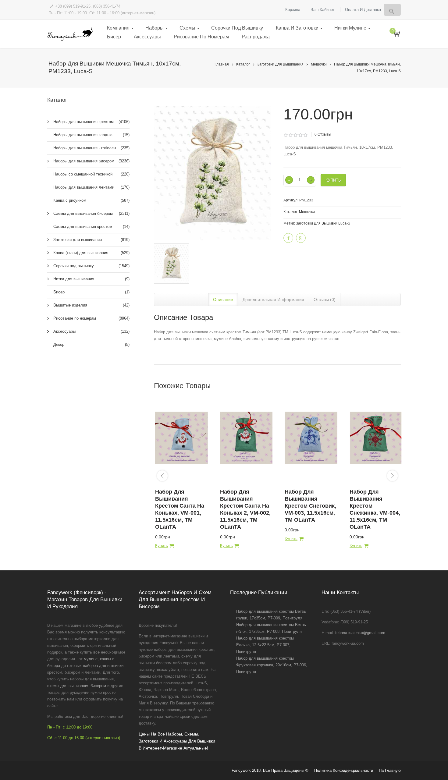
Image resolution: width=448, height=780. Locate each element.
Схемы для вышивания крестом (91, 226)
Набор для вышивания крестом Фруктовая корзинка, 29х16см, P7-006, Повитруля (271, 665)
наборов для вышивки (103, 665)
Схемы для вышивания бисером (91, 213)
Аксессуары (147, 36)
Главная (222, 64)
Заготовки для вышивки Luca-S (323, 223)
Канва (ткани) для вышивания (91, 252)
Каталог (243, 64)
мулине (91, 659)
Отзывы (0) (325, 299)
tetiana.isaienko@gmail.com (360, 632)
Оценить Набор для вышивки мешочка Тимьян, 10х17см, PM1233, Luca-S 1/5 (285, 135)
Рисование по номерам (201, 36)
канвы (105, 659)
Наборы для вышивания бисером (91, 161)
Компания (118, 27)
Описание (223, 299)
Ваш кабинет (323, 9)
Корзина (292, 9)
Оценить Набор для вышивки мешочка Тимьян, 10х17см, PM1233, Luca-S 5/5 (305, 135)
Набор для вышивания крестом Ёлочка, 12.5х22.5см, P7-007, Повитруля (265, 645)
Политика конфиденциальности (343, 770)
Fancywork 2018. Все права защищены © (270, 770)
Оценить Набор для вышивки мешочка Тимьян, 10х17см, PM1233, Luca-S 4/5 (300, 135)
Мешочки (319, 64)
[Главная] (70, 34)
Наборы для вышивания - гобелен (91, 148)
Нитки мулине (350, 27)
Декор (91, 344)
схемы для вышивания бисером (76, 685)
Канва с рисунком (91, 200)
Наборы (154, 27)
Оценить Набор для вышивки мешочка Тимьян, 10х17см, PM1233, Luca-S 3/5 (295, 135)
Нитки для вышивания (91, 279)
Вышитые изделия (91, 305)
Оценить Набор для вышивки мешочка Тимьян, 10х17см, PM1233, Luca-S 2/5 (290, 135)
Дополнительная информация (273, 299)
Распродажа (256, 36)
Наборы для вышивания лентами (91, 187)
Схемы (187, 27)
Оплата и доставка (363, 9)
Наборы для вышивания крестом (91, 121)
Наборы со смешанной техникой (91, 174)
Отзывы (323, 134)
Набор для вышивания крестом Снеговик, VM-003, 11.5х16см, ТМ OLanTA (310, 506)
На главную (390, 770)
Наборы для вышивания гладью (91, 135)
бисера (53, 665)
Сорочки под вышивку (237, 27)
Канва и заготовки (297, 27)
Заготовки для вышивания (280, 64)
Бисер (114, 36)
